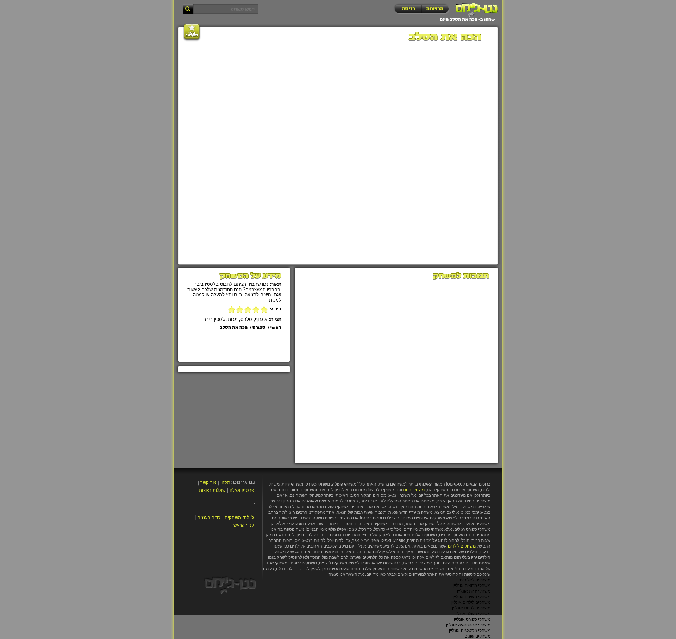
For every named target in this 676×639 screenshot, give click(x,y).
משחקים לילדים (462, 546)
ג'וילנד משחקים (239, 517)
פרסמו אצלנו (242, 490)
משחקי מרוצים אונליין (471, 585)
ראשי (275, 327)
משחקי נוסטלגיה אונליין (469, 630)
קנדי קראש (243, 525)
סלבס (246, 319)
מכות (233, 319)
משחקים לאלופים (475, 579)
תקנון (225, 482)
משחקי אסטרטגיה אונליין (468, 624)
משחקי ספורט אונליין (472, 619)
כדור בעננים (208, 517)
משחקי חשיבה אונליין (471, 596)
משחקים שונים (477, 636)
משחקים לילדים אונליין (470, 602)
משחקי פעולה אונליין (472, 613)
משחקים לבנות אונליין (471, 608)
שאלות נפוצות (212, 490)
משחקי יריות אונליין (473, 591)
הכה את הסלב (234, 327)
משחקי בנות (414, 489)
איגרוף (261, 319)
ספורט (258, 327)
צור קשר (208, 482)
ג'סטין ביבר (214, 319)
